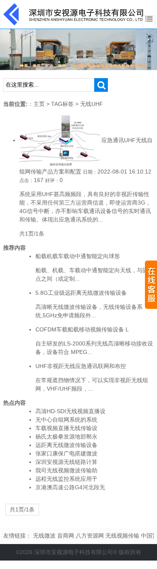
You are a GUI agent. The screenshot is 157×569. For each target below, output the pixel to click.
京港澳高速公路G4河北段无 (70, 487)
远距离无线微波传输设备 (66, 445)
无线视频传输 (122, 535)
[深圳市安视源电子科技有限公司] (73, 13)
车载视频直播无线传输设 (66, 428)
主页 (39, 104)
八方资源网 (90, 535)
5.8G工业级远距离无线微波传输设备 (81, 293)
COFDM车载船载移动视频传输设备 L (82, 329)
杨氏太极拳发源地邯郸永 (66, 436)
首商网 (65, 535)
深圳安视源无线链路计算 (66, 462)
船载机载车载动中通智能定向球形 (77, 256)
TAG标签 (62, 104)
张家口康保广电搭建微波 (66, 453)
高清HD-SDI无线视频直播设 (70, 411)
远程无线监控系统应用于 (66, 479)
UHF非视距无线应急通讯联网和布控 (80, 366)
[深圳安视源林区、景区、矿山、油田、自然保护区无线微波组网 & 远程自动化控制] (78, 49)
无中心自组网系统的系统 (66, 419)
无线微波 (44, 535)
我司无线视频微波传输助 (66, 470)
